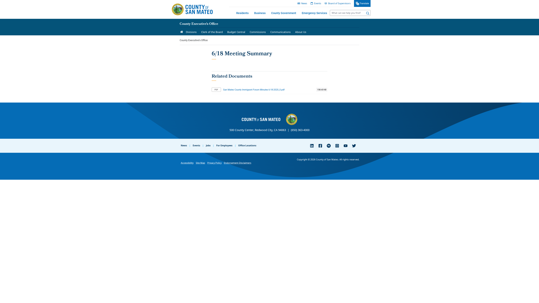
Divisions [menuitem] (191, 32)
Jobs (208, 145)
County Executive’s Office (199, 24)
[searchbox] (350, 13)
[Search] (367, 13)
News (184, 145)
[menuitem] (242, 13)
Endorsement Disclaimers (237, 162)
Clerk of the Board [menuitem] (212, 32)
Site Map (200, 162)
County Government (283, 13)
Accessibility (187, 162)
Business (260, 13)
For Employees (224, 145)
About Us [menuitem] (300, 32)
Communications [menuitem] (280, 32)
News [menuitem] (304, 3)
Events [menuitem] (317, 3)
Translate (364, 3)
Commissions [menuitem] (258, 32)
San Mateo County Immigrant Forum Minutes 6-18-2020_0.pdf (254, 89)
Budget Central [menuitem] (236, 32)
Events (196, 145)
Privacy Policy (214, 162)
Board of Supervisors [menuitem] (339, 3)
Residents (242, 13)
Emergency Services (314, 13)
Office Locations (247, 145)
